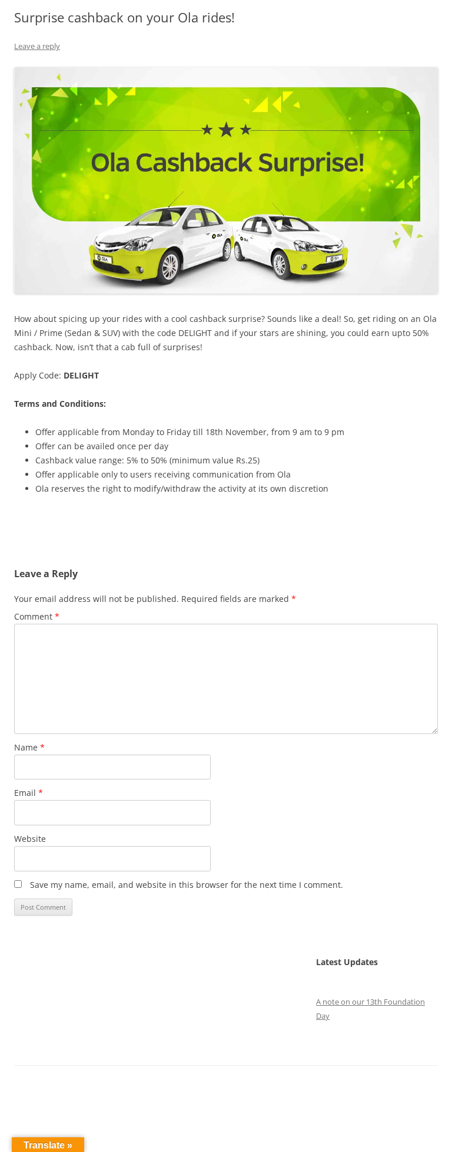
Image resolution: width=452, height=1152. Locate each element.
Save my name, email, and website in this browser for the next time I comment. (186, 884)
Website (30, 838)
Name (29, 747)
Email (28, 792)
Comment (36, 616)
